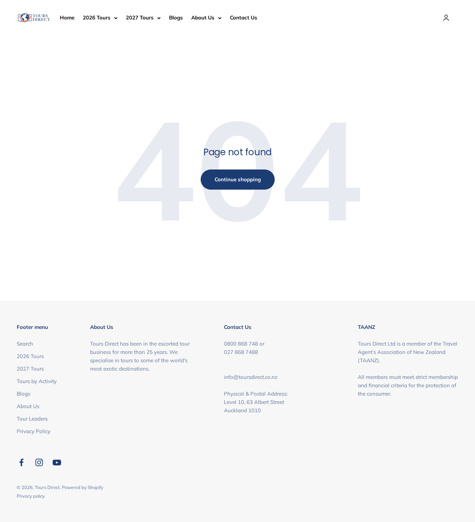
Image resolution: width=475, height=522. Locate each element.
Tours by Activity (37, 381)
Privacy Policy (33, 431)
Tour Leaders (32, 418)
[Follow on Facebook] (21, 462)
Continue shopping (238, 179)
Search (25, 343)
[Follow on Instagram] (39, 462)
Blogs (176, 17)
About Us (203, 17)
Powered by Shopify (82, 487)
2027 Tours (140, 17)
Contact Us (243, 17)
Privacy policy (31, 496)
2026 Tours (97, 17)
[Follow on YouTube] (57, 462)
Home (67, 17)
